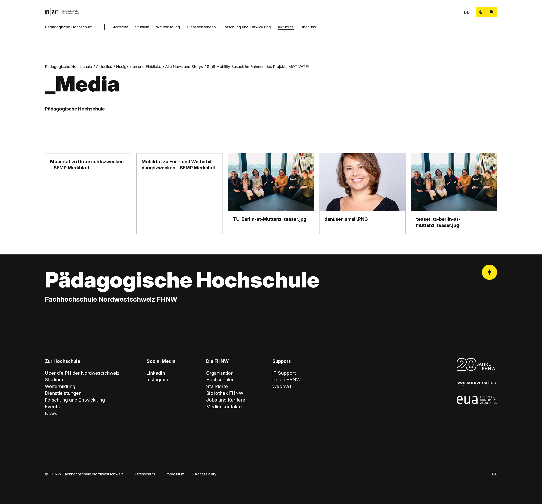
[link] (62, 12)
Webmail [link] (281, 386)
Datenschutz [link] (144, 474)
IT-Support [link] (284, 373)
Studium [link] (54, 379)
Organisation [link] (220, 373)
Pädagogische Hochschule (68, 27)
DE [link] (466, 12)
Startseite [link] (119, 27)
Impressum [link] (175, 474)
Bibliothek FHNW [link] (224, 393)
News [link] (51, 413)
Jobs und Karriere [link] (225, 400)
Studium (142, 27)
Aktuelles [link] (104, 66)
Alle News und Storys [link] (184, 66)
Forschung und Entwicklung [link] (75, 400)
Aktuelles (286, 27)
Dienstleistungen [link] (63, 393)
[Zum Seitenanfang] (489, 272)
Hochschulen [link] (220, 379)
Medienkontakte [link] (224, 406)
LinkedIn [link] (156, 373)
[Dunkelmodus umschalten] (481, 12)
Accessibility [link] (205, 474)
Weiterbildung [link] (60, 386)
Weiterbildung (168, 27)
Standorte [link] (217, 386)
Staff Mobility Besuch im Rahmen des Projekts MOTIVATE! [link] (258, 66)
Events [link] (52, 406)
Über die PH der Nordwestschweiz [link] (82, 373)
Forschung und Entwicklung (247, 27)
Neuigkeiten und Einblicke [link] (138, 66)
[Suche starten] (492, 12)
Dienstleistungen (201, 27)
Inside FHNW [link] (286, 379)
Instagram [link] (157, 379)
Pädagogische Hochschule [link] (68, 66)
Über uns (308, 27)
